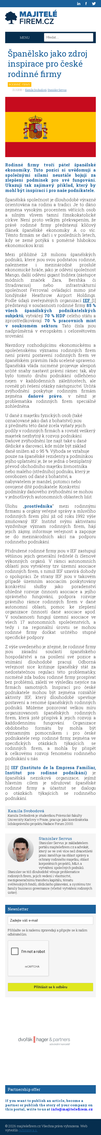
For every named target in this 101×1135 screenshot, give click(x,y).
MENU (25, 37)
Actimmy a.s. (28, 1130)
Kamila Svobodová (36, 90)
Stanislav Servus (57, 90)
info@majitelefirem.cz (72, 1109)
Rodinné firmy (19, 84)
